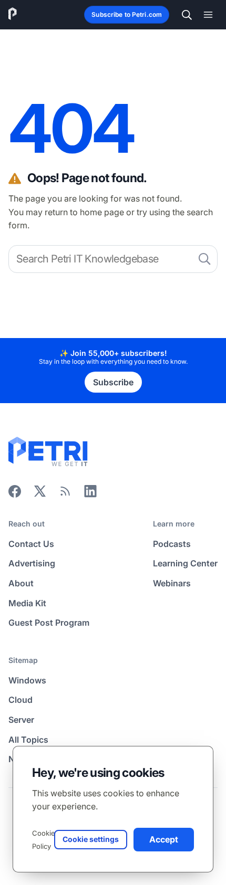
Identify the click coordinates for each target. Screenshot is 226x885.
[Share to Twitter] (40, 494)
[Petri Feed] (65, 494)
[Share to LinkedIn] (90, 494)
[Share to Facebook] (14, 494)
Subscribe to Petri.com (126, 14)
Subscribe (113, 382)
